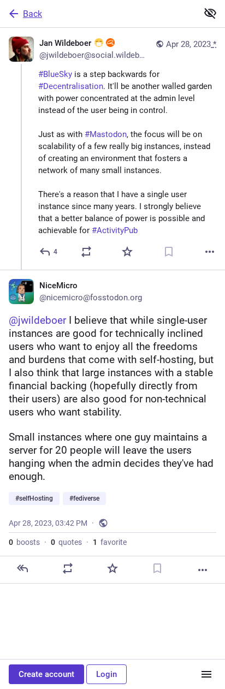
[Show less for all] (210, 13)
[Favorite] (127, 251)
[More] (209, 251)
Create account (46, 674)
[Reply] (22, 568)
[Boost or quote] (86, 251)
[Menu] (206, 674)
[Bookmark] (168, 251)
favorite (110, 542)
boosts (24, 542)
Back (32, 14)
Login (106, 674)
